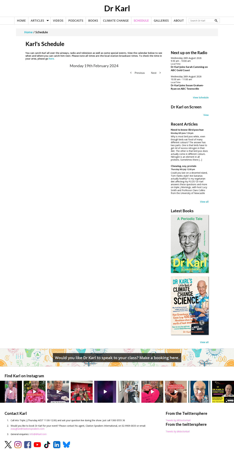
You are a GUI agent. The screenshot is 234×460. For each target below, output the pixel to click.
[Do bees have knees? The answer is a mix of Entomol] (35, 392)
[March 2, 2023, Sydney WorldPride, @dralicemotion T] (82, 392)
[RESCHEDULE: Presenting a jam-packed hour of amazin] (223, 392)
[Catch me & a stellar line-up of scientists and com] (11, 392)
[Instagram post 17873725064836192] (105, 392)
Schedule (141, 20)
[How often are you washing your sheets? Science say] (58, 392)
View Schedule (201, 97)
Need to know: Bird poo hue (187, 129)
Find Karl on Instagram (24, 375)
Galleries (161, 20)
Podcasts (75, 20)
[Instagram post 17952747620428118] (152, 392)
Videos (58, 20)
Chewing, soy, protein (183, 165)
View (206, 115)
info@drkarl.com (38, 434)
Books (93, 20)
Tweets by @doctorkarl (178, 431)
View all (204, 201)
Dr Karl (117, 8)
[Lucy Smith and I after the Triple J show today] (129, 392)
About (179, 20)
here (51, 58)
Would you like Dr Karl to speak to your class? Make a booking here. (117, 357)
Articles (37, 20)
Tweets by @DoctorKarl (178, 420)
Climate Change (116, 20)
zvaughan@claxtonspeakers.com (27, 428)
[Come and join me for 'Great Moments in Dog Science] (199, 392)
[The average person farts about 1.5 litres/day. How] (176, 392)
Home (21, 20)
